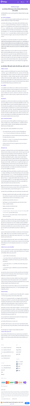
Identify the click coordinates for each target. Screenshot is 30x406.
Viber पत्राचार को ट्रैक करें (6, 349)
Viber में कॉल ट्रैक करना (5, 358)
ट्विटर (19, 368)
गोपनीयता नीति (18, 347)
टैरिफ (2, 372)
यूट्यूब (19, 366)
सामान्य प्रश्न (20, 364)
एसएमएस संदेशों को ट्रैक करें (6, 356)
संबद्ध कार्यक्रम (18, 349)
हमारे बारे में (3, 370)
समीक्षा (19, 370)
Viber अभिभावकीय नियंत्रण (6, 367)
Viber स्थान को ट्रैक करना (6, 365)
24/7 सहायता (20, 361)
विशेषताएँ (2, 374)
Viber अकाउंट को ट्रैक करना (6, 347)
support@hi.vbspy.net (6, 331)
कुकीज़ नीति (18, 354)
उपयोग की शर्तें (18, 352)
